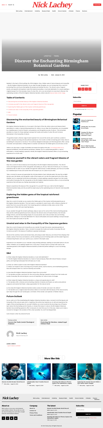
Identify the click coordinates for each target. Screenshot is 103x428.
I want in (83, 105)
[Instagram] (7, 418)
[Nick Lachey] (10, 334)
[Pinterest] (86, 89)
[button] (11, 4)
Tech (48, 420)
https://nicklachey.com (22, 335)
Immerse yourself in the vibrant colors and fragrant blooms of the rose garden (31, 104)
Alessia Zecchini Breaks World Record (87, 120)
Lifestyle (47, 56)
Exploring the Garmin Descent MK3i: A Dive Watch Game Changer (88, 140)
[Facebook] (79, 89)
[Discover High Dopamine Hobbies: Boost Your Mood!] (76, 146)
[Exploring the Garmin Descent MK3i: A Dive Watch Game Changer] (76, 140)
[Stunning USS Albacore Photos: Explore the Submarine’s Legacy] (76, 133)
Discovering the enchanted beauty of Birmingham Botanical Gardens (28, 101)
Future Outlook (12, 115)
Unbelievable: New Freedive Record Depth (37, 382)
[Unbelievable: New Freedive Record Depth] (76, 127)
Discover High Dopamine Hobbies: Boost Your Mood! (88, 146)
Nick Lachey (44, 75)
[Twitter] (82, 89)
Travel (56, 56)
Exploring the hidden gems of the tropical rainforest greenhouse (27, 107)
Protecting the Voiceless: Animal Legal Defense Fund (54, 323)
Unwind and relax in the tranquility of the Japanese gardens (25, 109)
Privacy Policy (90, 109)
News (48, 410)
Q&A (9, 112)
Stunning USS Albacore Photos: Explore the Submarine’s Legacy (87, 134)
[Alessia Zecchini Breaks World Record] (76, 120)
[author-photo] (3, 384)
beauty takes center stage (57, 93)
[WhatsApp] (89, 89)
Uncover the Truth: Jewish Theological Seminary (21, 323)
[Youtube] (15, 418)
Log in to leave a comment (13, 345)
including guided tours (57, 147)
